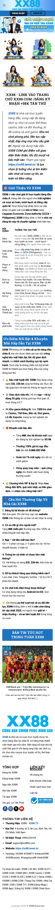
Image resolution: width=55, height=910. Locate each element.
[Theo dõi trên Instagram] (10, 808)
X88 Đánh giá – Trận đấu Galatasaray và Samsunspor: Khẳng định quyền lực (27, 688)
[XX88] (27, 5)
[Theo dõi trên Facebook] (5, 808)
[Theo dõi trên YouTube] (21, 808)
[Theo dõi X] (16, 808)
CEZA (25, 252)
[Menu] (4, 5)
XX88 (5, 737)
